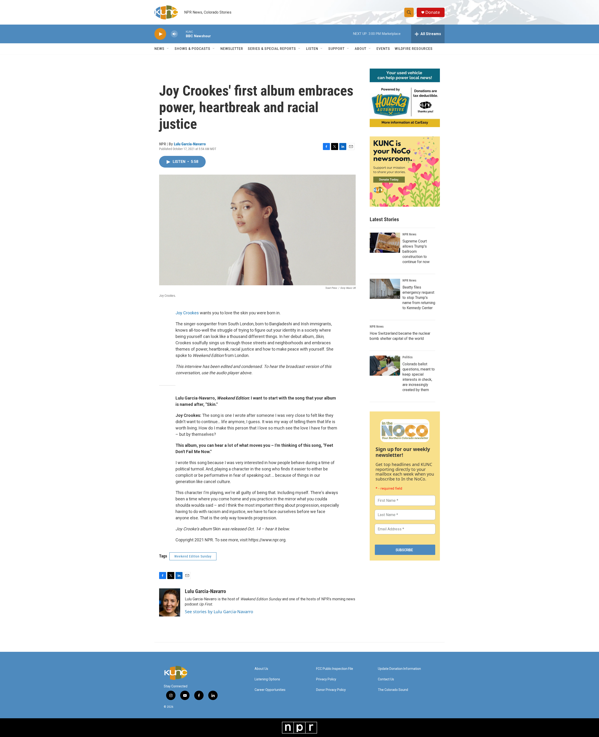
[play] (160, 34)
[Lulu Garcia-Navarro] (169, 602)
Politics (407, 357)
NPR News (409, 234)
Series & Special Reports (272, 49)
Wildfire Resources (414, 49)
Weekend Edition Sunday (193, 556)
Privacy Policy (326, 679)
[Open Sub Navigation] (168, 49)
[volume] (174, 34)
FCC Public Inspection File (334, 669)
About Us (261, 669)
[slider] (182, 33)
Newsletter (231, 49)
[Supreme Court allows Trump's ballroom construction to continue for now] (385, 243)
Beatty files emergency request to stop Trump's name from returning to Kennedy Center (418, 297)
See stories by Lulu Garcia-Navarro (219, 611)
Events (383, 49)
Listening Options (267, 679)
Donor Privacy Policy (331, 690)
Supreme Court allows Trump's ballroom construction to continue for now (416, 251)
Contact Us (386, 679)
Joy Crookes (187, 312)
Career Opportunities (270, 690)
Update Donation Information (399, 669)
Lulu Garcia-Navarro (190, 144)
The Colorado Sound (393, 690)
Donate (432, 12)
